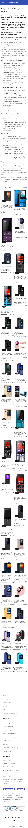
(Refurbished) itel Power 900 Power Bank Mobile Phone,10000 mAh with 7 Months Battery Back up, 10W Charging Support (20, 301)
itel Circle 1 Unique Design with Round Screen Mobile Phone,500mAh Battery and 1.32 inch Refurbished (20, 645)
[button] (3, 2)
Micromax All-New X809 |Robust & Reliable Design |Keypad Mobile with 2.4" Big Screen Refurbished (20, 466)
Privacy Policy (6, 723)
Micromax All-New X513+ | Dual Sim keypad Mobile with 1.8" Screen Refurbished (7, 247)
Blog (4, 709)
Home (4, 692)
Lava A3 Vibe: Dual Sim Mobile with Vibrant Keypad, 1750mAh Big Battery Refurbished (20, 233)
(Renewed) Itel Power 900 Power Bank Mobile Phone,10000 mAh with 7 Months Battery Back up (19, 332)
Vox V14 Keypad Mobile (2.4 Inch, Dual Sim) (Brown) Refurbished (7, 424)
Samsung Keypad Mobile (11, 16)
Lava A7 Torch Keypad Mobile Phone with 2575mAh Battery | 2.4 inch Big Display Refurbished (20, 577)
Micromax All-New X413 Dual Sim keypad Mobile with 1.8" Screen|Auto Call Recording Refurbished (20, 278)
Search (5, 695)
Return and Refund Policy (9, 733)
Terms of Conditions (8, 726)
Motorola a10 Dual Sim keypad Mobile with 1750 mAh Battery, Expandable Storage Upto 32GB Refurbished (19, 554)
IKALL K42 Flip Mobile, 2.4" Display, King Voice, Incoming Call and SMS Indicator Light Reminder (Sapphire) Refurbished (20, 402)
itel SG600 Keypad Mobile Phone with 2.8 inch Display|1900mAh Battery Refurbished (6, 623)
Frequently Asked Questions (10, 713)
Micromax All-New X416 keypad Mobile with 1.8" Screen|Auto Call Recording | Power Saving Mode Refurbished (7, 464)
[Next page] (16, 682)
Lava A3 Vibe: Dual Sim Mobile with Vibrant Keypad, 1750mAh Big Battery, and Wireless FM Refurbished (7, 268)
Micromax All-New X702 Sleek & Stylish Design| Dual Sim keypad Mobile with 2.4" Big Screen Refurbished (7, 531)
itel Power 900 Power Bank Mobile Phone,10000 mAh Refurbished (20, 622)
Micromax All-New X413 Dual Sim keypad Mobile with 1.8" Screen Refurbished (7, 311)
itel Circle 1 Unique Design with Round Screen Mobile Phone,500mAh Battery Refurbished (19, 601)
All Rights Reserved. (18, 826)
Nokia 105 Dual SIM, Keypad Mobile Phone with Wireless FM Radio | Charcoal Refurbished (20, 521)
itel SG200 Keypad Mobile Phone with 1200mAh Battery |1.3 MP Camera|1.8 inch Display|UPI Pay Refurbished (7, 645)
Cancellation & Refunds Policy (10, 747)
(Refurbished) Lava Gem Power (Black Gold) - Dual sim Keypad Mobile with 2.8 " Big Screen (7, 488)
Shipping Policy (7, 730)
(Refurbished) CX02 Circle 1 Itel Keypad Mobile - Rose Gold (20, 354)
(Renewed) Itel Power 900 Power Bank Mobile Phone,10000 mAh (6, 332)
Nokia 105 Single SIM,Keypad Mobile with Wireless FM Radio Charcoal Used (7, 553)
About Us (5, 699)
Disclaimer (5, 744)
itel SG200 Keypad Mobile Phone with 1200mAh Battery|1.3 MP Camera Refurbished (19, 667)
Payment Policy (7, 751)
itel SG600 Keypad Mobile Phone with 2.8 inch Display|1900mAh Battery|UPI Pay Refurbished (7, 401)
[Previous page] (3, 678)
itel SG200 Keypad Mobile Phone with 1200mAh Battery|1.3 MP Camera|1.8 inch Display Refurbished (19, 378)
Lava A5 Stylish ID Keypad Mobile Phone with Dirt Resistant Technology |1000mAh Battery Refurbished (6, 578)
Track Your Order (7, 702)
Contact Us (6, 706)
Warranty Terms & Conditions (10, 737)
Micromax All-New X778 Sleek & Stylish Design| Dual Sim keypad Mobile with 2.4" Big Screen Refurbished (20, 432)
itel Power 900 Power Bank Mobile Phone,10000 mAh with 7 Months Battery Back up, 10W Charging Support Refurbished (7, 356)
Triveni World (11, 826)
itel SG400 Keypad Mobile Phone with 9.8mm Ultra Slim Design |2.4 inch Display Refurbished (7, 667)
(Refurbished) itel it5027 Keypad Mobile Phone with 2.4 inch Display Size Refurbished (7, 378)
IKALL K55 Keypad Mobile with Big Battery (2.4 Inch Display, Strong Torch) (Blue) (20, 209)
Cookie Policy (6, 740)
